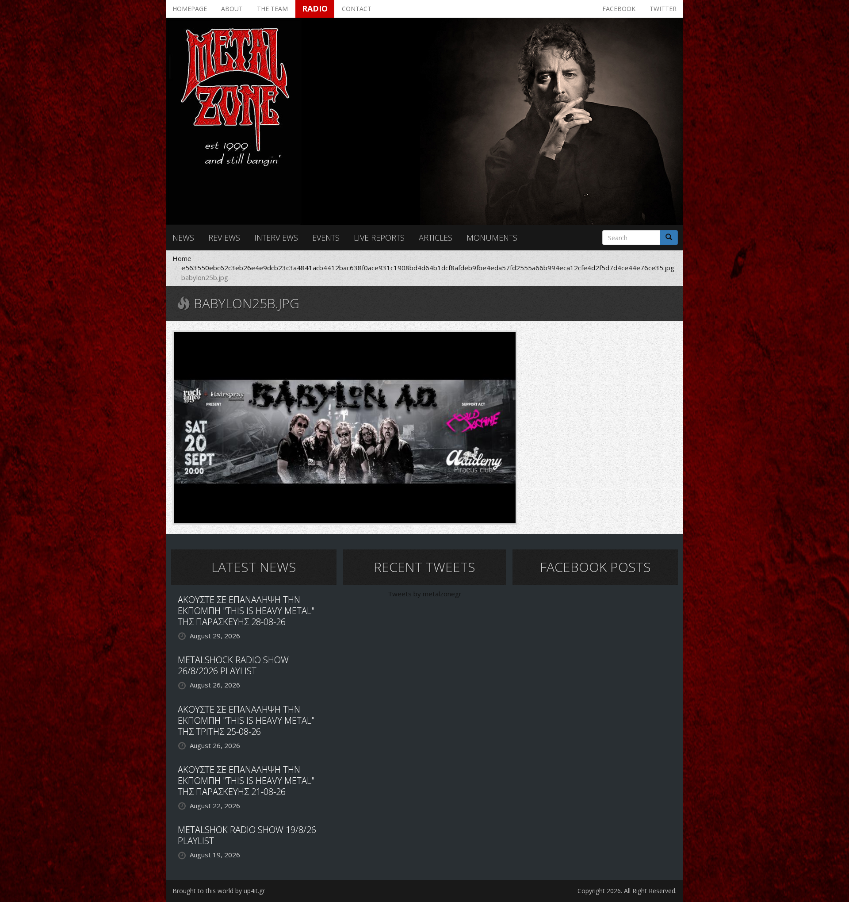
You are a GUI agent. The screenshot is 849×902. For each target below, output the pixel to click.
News (183, 237)
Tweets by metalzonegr (425, 593)
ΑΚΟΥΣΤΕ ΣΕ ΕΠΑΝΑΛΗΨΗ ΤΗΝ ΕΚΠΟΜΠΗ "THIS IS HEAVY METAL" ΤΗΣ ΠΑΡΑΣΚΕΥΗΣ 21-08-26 (246, 781)
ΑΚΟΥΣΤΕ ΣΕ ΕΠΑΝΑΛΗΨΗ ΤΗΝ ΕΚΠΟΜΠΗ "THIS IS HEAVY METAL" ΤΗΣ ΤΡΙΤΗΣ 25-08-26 (246, 720)
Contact (356, 8)
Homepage (189, 8)
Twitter (663, 8)
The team (272, 8)
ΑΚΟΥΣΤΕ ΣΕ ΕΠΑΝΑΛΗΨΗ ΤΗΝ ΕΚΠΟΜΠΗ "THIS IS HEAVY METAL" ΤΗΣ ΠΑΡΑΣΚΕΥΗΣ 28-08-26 (246, 611)
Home (181, 258)
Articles (435, 237)
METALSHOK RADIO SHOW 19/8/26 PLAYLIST (247, 835)
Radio (315, 8)
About (232, 8)
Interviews (276, 237)
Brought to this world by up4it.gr (218, 891)
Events (326, 237)
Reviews (224, 237)
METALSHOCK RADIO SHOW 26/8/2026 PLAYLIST (233, 665)
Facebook (618, 8)
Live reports (379, 237)
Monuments (492, 237)
